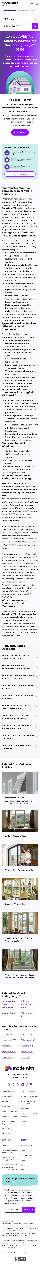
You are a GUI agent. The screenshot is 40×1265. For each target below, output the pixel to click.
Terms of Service (19, 1235)
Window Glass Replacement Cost (20, 870)
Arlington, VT (7, 1046)
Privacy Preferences (8, 1226)
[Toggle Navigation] (36, 3)
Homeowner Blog (8, 1096)
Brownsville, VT (8, 1034)
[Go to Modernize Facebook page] (18, 1084)
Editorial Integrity (8, 1129)
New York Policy (20, 1228)
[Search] (32, 3)
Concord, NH (27, 1046)
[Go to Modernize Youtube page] (31, 1084)
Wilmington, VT (28, 1040)
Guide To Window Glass (15, 836)
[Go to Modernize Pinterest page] (9, 1084)
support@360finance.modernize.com (15, 1169)
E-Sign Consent (28, 1223)
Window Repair (9, 1013)
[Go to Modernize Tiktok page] (27, 1084)
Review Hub (6, 1101)
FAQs (23, 1150)
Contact (5, 1145)
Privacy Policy (6, 1235)
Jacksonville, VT (9, 1052)
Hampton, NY (27, 1052)
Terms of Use (17, 1223)
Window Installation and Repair (28, 1004)
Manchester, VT (9, 1040)
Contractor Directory (9, 1116)
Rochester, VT (8, 1057)
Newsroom (25, 1165)
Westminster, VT (28, 1034)
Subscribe (28, 1209)
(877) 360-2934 (7, 1167)
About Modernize (27, 1145)
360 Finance (25, 1109)
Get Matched (19, 132)
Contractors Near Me (9, 1111)
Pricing (23, 1121)
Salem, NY (25, 1057)
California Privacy (8, 1228)
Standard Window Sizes (16, 904)
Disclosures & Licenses (23, 1226)
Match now (19, 174)
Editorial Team (7, 1134)
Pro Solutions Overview (29, 1096)
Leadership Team (27, 1155)
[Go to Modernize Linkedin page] (22, 1084)
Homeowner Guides (9, 1106)
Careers (23, 1160)
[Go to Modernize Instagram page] (13, 1084)
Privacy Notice (6, 1223)
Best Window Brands (14, 798)
